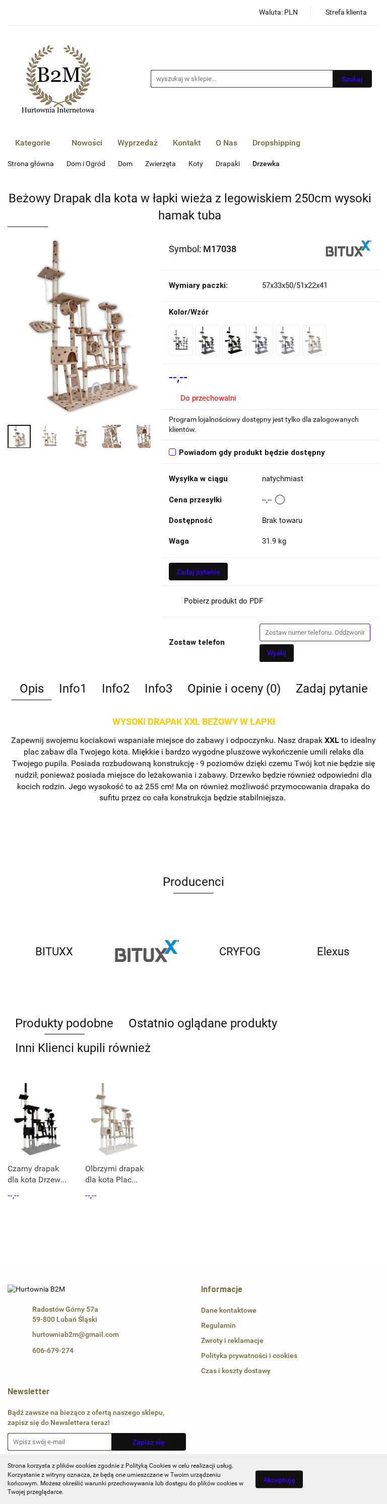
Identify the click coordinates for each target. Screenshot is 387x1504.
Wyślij (276, 653)
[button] (221, 1289)
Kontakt (187, 142)
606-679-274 (53, 1350)
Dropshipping (276, 142)
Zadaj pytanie (198, 572)
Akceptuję (279, 1479)
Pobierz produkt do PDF (223, 601)
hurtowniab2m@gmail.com (75, 1334)
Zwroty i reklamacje (232, 1340)
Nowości (87, 142)
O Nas (226, 142)
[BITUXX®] (349, 248)
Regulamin (218, 1325)
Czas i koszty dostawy (236, 1371)
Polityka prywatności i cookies (249, 1355)
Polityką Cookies (148, 1465)
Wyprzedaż (137, 142)
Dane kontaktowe (228, 1310)
